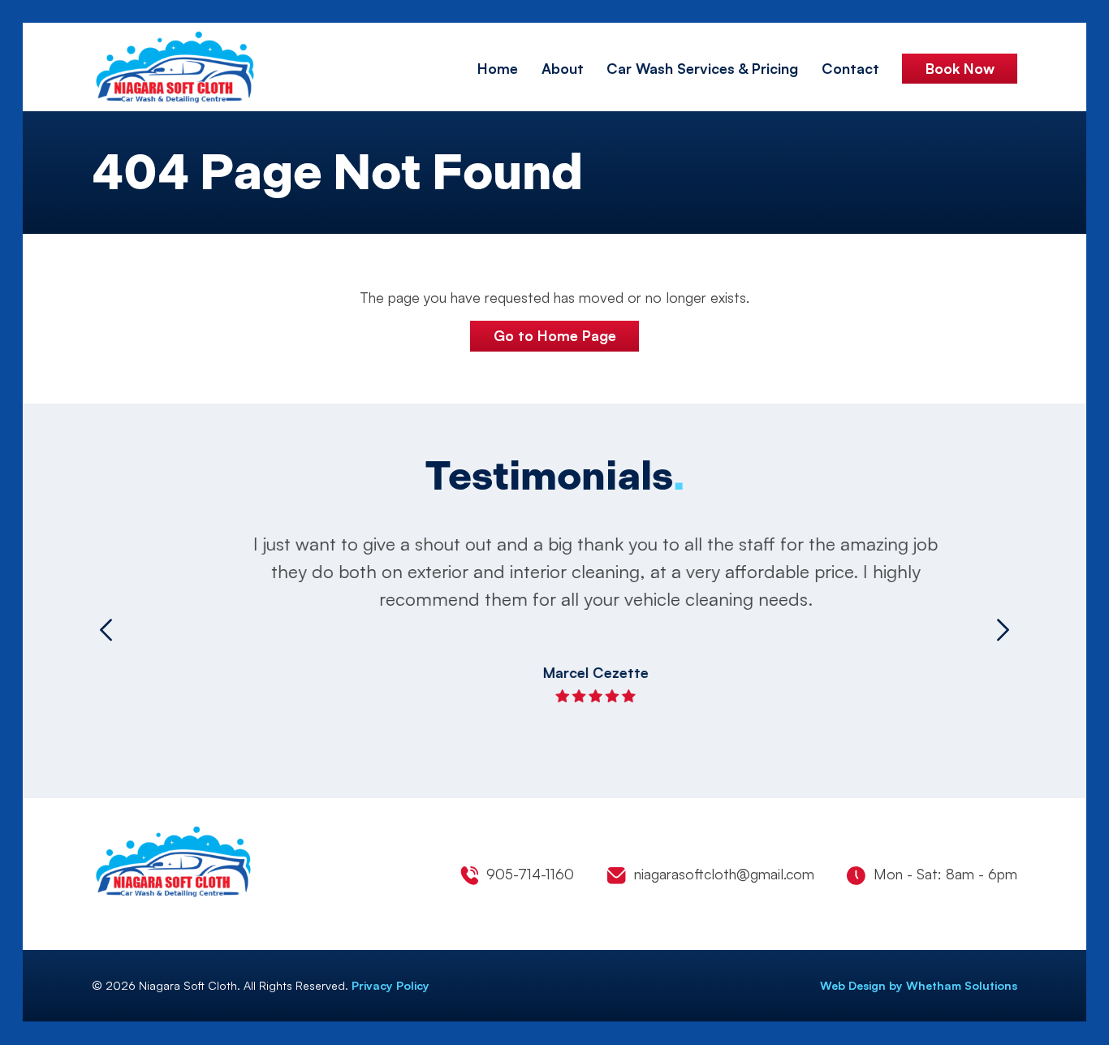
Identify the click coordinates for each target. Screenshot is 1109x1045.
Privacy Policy (390, 985)
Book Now (960, 68)
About (563, 68)
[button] (106, 629)
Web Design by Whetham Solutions (918, 985)
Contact (850, 68)
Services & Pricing (702, 68)
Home (497, 68)
